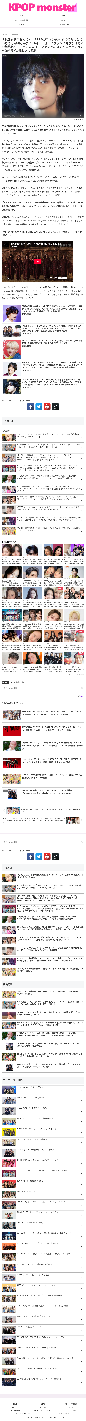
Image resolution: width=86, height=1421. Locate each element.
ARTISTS (15, 1407)
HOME (15, 1404)
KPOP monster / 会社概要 (43, 1410)
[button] (82, 688)
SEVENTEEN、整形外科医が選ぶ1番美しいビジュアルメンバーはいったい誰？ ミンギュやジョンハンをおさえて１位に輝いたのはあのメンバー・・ (32, 628)
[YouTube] (47, 406)
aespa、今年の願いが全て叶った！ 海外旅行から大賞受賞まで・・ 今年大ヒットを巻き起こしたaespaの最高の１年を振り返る (53, 671)
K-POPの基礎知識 (71, 1404)
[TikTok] (55, 406)
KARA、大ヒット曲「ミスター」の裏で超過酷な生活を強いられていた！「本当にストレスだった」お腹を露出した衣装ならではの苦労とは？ (53, 649)
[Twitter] (38, 406)
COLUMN (43, 1407)
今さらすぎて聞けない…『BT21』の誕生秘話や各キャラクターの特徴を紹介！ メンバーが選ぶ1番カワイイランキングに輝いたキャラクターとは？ (74, 671)
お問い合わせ (64, 1414)
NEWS (6, 682)
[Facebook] (30, 406)
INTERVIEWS (15, 1410)
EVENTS (71, 1407)
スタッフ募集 (71, 1410)
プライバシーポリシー (22, 1414)
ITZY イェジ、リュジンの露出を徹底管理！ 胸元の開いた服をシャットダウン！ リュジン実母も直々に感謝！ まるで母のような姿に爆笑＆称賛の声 (11, 563)
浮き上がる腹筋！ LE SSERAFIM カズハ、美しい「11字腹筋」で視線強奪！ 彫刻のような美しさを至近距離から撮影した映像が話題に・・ (11, 585)
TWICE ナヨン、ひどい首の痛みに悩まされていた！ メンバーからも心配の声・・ (32, 647)
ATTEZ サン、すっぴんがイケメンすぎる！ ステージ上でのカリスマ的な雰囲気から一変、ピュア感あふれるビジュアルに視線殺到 (11, 671)
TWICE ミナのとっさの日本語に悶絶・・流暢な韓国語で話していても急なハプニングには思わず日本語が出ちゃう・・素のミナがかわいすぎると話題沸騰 (32, 671)
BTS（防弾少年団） (18, 682)
